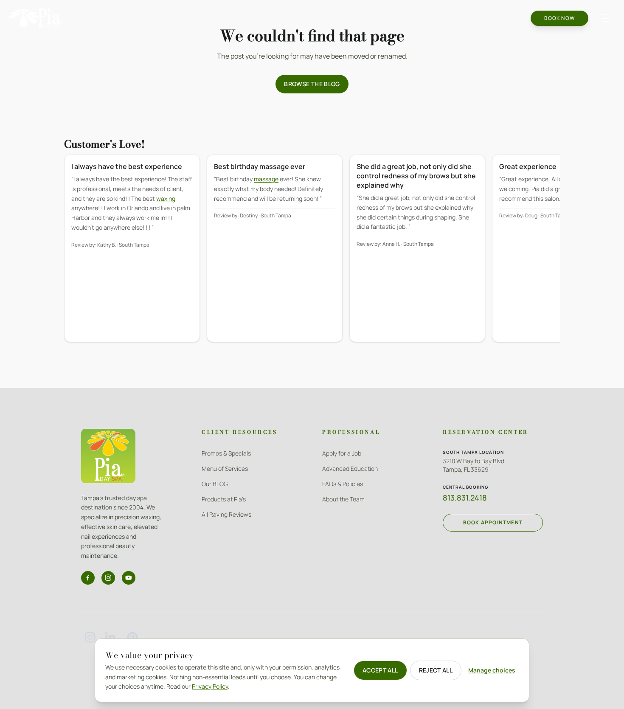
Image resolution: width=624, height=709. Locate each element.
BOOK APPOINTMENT (493, 522)
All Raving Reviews (226, 514)
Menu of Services (225, 468)
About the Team (343, 499)
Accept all (380, 670)
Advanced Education (350, 468)
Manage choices (491, 670)
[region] (312, 254)
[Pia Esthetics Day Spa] (35, 18)
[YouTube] (128, 578)
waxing (165, 198)
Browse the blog (312, 84)
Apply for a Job (341, 453)
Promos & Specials (226, 453)
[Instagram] (108, 578)
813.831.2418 (465, 497)
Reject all (436, 670)
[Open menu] (604, 18)
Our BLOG (215, 484)
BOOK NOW (559, 18)
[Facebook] (88, 578)
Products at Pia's (224, 499)
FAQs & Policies (342, 484)
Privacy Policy (210, 686)
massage (266, 179)
